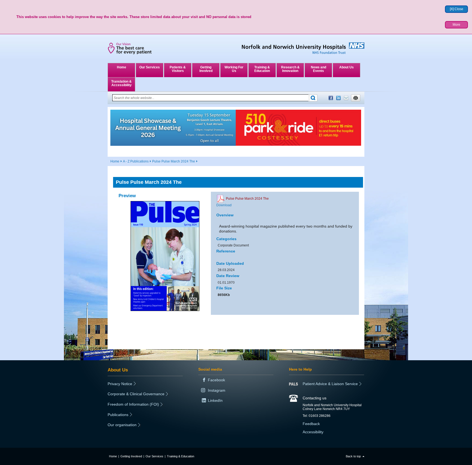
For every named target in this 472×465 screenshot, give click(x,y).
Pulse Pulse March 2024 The (173, 161)
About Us (346, 67)
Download (224, 205)
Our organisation (122, 425)
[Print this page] (355, 97)
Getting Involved (206, 69)
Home (121, 67)
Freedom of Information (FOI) (133, 404)
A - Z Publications (136, 161)
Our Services (149, 67)
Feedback (311, 424)
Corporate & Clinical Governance (136, 394)
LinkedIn (338, 98)
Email (346, 98)
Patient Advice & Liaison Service (330, 384)
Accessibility (313, 432)
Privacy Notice (120, 384)
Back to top (353, 456)
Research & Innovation (290, 69)
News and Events (318, 69)
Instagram (216, 390)
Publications (118, 414)
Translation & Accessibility (121, 83)
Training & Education (262, 69)
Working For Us (234, 69)
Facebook (331, 98)
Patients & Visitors (178, 69)
